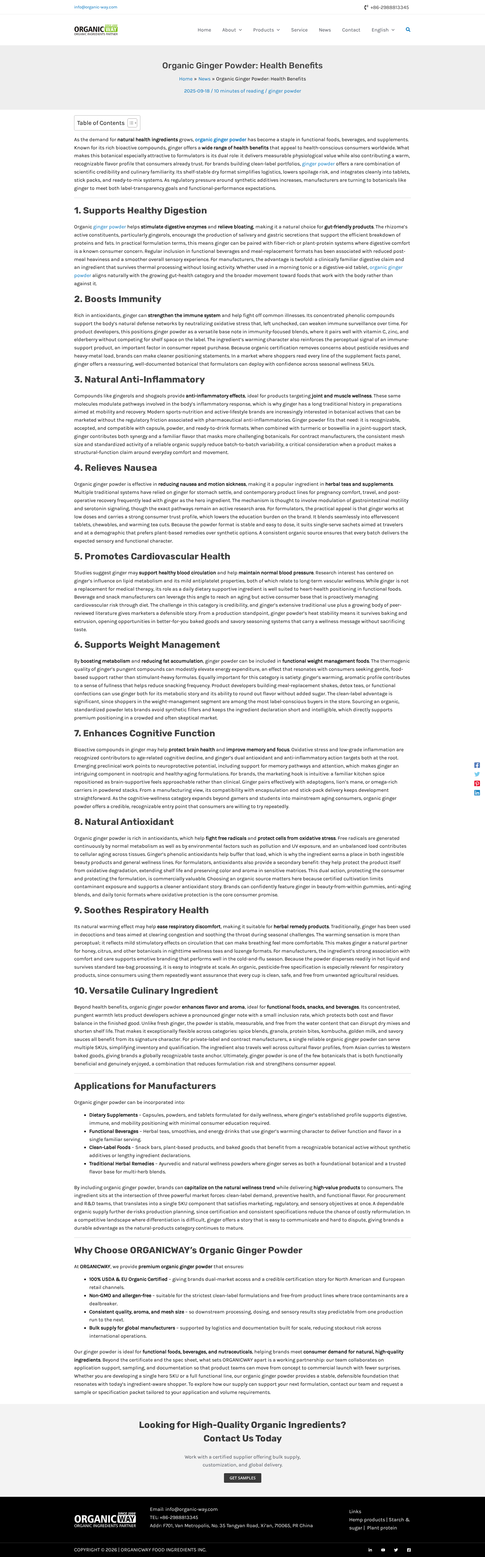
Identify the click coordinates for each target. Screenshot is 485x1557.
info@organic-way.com (95, 7)
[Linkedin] (477, 792)
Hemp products (367, 1519)
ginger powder (284, 91)
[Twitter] (477, 774)
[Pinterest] (477, 783)
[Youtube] (383, 1550)
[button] (239, 30)
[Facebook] (477, 765)
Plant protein (382, 1528)
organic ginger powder (220, 139)
